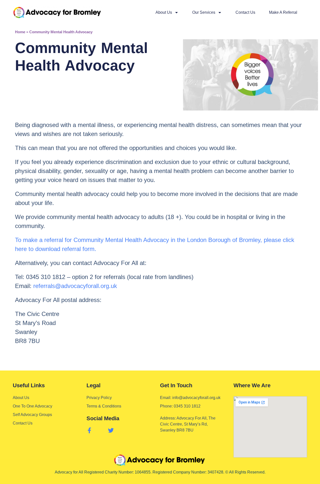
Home (20, 32)
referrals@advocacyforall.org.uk (75, 285)
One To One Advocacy (32, 406)
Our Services (203, 12)
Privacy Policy (99, 398)
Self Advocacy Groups (32, 414)
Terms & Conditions (103, 406)
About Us (164, 12)
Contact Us (245, 12)
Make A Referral (283, 12)
